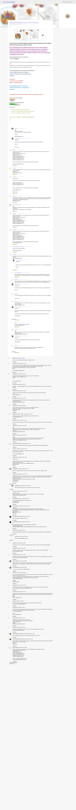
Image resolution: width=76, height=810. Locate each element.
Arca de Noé (18, 117)
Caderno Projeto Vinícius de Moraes (28, 117)
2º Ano (11, 117)
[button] (10, 26)
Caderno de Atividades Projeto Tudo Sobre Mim (21, 112)
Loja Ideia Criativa (9, 2)
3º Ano (14, 117)
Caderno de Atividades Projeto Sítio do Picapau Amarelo (23, 111)
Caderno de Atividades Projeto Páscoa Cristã (20, 109)
